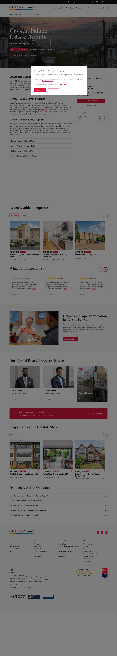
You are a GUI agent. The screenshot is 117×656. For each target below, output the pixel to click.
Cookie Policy (62, 84)
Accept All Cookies (40, 90)
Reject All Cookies (53, 90)
